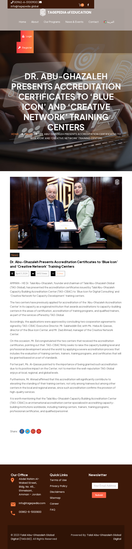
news (29, 134)
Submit (99, 495)
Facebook (88, 5)
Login (29, 36)
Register (27, 47)
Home (15, 134)
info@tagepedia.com (32, 503)
